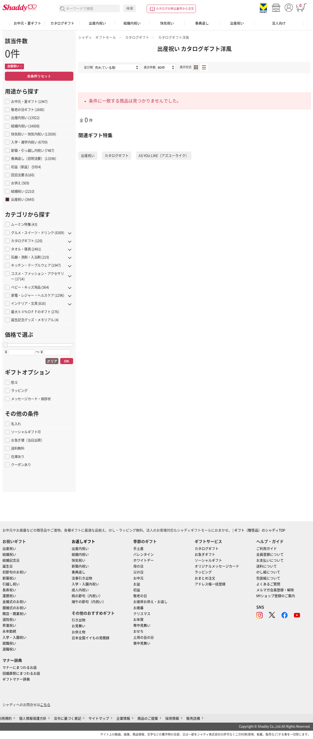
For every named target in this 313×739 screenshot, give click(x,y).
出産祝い (237, 23)
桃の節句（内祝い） (87, 596)
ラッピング (203, 572)
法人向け (279, 23)
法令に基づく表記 (67, 718)
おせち (138, 631)
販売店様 (193, 718)
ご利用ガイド (266, 548)
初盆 (136, 590)
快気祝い (167, 23)
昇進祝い (9, 625)
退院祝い (9, 619)
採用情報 (172, 718)
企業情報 (123, 718)
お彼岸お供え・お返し (150, 601)
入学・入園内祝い (85, 584)
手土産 (138, 548)
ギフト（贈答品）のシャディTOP (259, 530)
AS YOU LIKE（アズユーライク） (164, 155)
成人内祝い (80, 590)
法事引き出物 (82, 578)
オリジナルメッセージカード (217, 566)
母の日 (138, 566)
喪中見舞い (141, 643)
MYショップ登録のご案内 (275, 596)
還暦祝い (9, 596)
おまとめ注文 (205, 578)
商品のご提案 (147, 718)
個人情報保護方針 (32, 718)
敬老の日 (140, 596)
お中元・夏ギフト (27, 23)
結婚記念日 (11, 560)
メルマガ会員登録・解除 (275, 590)
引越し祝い (11, 584)
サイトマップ (99, 718)
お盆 (136, 584)
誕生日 (7, 566)
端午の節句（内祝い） (89, 601)
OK (66, 361)
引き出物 (78, 620)
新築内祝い (80, 566)
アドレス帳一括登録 (210, 584)
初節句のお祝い (14, 572)
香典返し (202, 23)
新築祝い (9, 578)
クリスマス (141, 613)
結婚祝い (9, 554)
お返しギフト (83, 541)
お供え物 (78, 632)
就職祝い (9, 643)
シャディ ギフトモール (97, 37)
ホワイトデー (143, 560)
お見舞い (78, 626)
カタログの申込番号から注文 (175, 8)
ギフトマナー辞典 (16, 679)
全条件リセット (39, 76)
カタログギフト (62, 23)
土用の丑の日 (143, 637)
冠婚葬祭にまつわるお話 (21, 673)
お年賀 (138, 619)
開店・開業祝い (14, 613)
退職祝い (9, 649)
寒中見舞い (141, 625)
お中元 (138, 578)
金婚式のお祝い (14, 601)
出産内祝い (97, 23)
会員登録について (270, 554)
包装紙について (268, 578)
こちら (45, 704)
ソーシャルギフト (208, 560)
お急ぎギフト (205, 554)
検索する (63, 9)
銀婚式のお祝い (14, 608)
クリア (52, 361)
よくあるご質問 (268, 584)
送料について (266, 566)
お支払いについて (270, 560)
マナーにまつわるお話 (19, 667)
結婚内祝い (132, 23)
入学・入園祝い (14, 637)
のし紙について (268, 572)
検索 (129, 8)
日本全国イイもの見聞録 (90, 638)
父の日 (138, 572)
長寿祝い (9, 590)
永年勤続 (9, 631)
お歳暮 (138, 608)
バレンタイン (143, 554)
